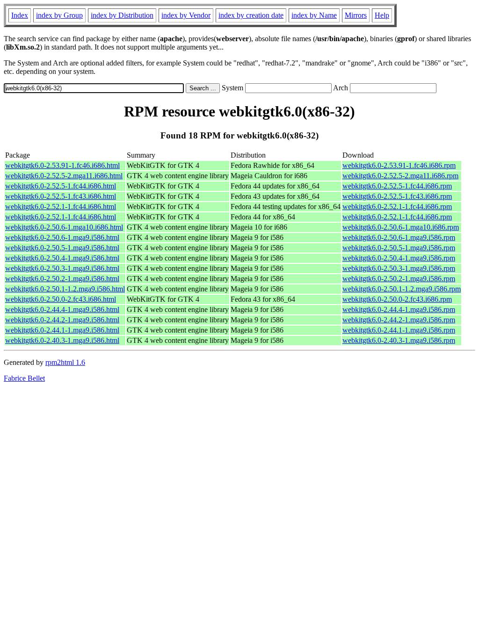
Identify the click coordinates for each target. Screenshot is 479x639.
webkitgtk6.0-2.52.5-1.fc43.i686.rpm (397, 196)
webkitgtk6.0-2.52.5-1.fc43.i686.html (60, 196)
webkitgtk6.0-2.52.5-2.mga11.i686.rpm (400, 176)
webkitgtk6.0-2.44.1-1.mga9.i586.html (62, 330)
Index (19, 15)
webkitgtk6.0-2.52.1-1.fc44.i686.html (60, 207)
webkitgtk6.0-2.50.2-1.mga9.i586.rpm (398, 279)
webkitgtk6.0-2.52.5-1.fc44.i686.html (60, 186)
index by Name (314, 15)
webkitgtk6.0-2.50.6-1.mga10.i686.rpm (400, 227)
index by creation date (250, 15)
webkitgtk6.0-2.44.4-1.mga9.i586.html (62, 309)
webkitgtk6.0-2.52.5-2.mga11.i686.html (64, 176)
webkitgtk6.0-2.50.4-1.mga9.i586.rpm (398, 258)
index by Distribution (122, 15)
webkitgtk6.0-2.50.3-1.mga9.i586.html (62, 268)
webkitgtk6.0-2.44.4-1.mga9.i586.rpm (398, 309)
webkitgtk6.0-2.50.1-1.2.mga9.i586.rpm (401, 289)
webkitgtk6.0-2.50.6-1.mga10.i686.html (64, 227)
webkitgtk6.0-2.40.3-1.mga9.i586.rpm (398, 340)
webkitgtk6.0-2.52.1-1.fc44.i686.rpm (397, 207)
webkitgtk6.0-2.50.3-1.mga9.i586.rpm (398, 268)
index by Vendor (185, 15)
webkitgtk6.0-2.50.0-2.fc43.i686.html (60, 299)
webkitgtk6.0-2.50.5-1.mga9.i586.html (62, 248)
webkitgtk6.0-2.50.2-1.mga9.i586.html (62, 279)
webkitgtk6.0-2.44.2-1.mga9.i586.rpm (398, 320)
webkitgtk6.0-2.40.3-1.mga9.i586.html (62, 340)
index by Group (59, 15)
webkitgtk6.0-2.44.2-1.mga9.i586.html (62, 320)
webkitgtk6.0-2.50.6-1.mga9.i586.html (62, 237)
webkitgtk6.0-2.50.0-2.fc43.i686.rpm (397, 299)
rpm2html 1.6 (65, 362)
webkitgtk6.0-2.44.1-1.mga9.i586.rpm (398, 330)
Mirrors (356, 15)
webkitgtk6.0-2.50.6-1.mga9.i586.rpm (398, 237)
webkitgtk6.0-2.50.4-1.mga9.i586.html (62, 258)
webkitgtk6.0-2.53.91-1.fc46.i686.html (62, 165)
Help (382, 15)
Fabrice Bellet (24, 378)
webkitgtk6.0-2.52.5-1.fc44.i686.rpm (397, 186)
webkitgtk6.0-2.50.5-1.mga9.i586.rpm (398, 248)
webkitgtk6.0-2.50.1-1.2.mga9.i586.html (65, 289)
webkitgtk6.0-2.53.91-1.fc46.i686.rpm (399, 165)
